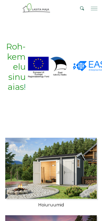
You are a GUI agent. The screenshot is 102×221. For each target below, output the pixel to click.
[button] (94, 8)
